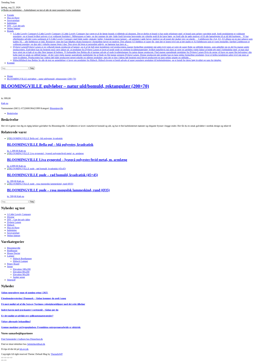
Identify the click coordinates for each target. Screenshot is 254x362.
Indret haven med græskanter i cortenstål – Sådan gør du (29, 310)
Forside (10, 15)
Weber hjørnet (13, 28)
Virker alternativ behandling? (16, 321)
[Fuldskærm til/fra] (8, 357)
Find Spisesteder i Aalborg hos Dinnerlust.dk (22, 339)
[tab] (130, 113)
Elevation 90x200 (21, 274)
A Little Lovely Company (133, 39)
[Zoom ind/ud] (11, 357)
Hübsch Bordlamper (22, 258)
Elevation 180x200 (22, 269)
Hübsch (117, 60)
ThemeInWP (57, 354)
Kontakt (11, 63)
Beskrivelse (12, 113)
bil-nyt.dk (24, 349)
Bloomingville (56, 108)
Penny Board (13, 264)
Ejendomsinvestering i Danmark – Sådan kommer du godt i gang (33, 298)
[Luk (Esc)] (2, 357)
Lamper (10, 256)
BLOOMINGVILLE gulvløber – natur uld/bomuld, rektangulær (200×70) (75, 86)
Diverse (10, 217)
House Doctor (13, 253)
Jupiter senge (19, 277)
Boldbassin (12, 250)
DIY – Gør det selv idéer (18, 219)
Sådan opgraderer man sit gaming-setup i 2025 (24, 292)
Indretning (12, 23)
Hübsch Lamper (20, 261)
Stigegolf (11, 280)
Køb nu (4, 103)
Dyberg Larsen (132, 52)
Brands (10, 31)
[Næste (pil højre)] (5, 360)
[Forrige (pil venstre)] (2, 360)
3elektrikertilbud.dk (36, 344)
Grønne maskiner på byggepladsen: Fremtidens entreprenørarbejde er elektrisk (41, 327)
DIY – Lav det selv (16, 25)
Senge (10, 266)
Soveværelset (13, 20)
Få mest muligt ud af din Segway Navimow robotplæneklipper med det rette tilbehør (43, 304)
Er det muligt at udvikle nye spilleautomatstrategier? (27, 316)
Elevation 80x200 (21, 272)
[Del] (5, 357)
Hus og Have (13, 18)
